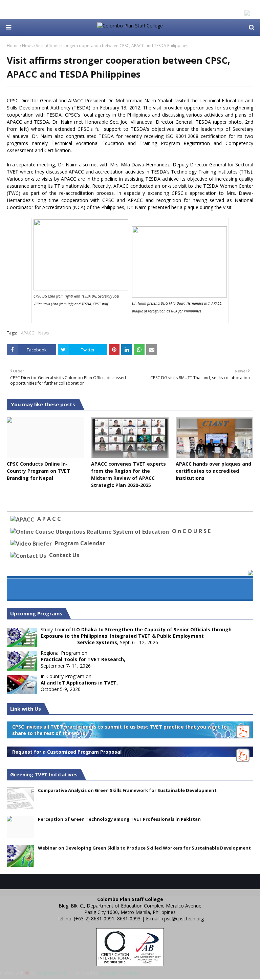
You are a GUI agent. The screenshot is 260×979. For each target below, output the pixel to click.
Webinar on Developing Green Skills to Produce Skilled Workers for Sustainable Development (144, 848)
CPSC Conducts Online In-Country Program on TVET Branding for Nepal (38, 471)
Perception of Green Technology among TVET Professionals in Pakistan (119, 819)
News (27, 45)
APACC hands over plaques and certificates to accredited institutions (213, 471)
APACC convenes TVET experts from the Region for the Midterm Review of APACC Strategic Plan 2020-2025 (128, 474)
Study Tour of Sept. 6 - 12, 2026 (136, 636)
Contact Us (63, 555)
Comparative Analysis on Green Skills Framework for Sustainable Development (127, 790)
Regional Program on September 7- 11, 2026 (83, 659)
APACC (27, 333)
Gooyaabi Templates (119, 973)
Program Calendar (79, 543)
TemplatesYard (51, 973)
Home (13, 45)
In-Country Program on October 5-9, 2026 (79, 682)
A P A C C (48, 519)
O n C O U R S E (191, 531)
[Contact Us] (29, 555)
